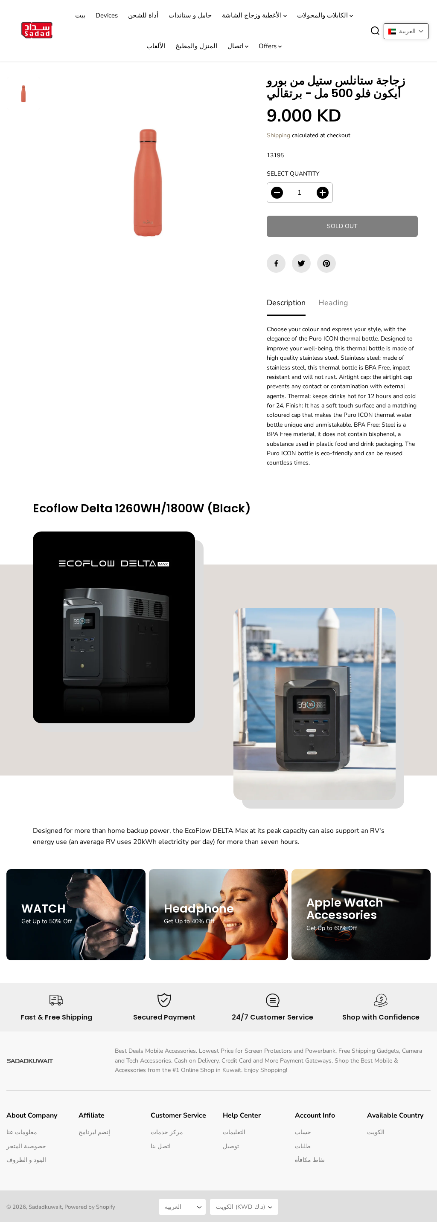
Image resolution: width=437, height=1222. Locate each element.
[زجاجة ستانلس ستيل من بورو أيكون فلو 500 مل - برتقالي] (148, 179)
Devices (107, 15)
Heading (333, 303)
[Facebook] (276, 263)
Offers (268, 46)
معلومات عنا (21, 1132)
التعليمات (234, 1132)
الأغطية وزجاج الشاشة (252, 15)
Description (286, 303)
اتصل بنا (161, 1146)
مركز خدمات (167, 1132)
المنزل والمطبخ (196, 46)
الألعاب (155, 46)
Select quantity (293, 174)
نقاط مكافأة (310, 1160)
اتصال (236, 46)
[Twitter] (301, 263)
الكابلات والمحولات (323, 15)
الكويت (376, 1132)
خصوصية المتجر (26, 1146)
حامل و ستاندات (190, 15)
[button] (406, 31)
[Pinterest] (326, 263)
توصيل (231, 1146)
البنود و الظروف (26, 1160)
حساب (303, 1132)
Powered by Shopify (89, 1207)
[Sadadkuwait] (36, 31)
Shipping (278, 135)
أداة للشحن (143, 15)
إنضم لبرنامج (94, 1132)
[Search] (375, 30)
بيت (80, 15)
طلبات (303, 1146)
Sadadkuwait (45, 1207)
